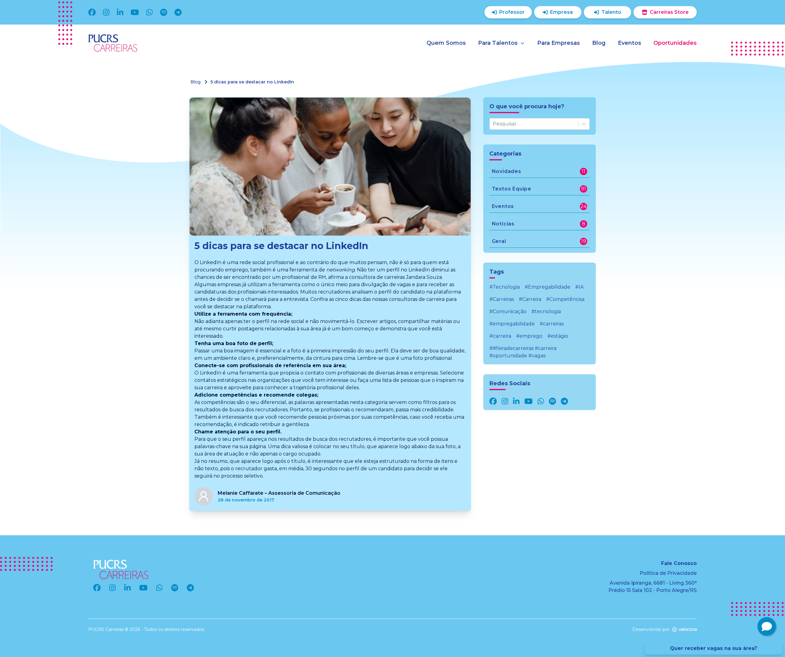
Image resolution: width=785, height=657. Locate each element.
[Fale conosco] (766, 626)
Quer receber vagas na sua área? (713, 648)
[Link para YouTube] (528, 401)
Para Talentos (498, 43)
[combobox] (493, 124)
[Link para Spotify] (552, 401)
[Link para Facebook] (493, 401)
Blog (195, 82)
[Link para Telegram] (564, 401)
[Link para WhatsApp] (541, 401)
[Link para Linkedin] (516, 401)
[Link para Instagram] (505, 401)
